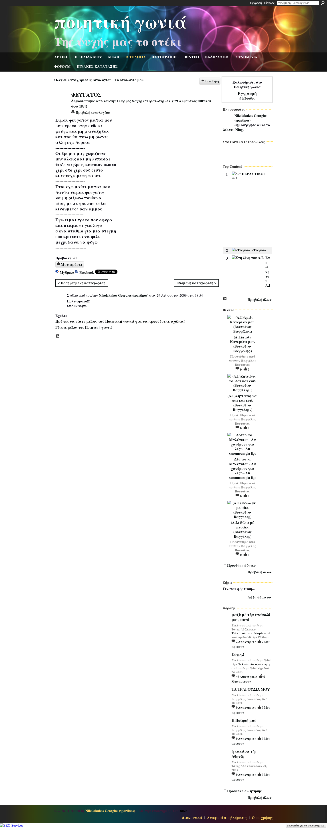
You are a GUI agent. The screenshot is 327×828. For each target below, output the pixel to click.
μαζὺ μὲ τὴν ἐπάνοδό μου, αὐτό (251, 617)
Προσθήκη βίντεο (241, 565)
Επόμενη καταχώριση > (196, 282)
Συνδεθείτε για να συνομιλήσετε (305, 825)
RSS (58, 336)
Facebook (86, 272)
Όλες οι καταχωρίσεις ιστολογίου (82, 79)
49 (246, 676)
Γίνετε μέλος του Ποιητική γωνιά (83, 327)
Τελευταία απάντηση (248, 633)
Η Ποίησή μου (244, 720)
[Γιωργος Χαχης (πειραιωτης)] (61, 102)
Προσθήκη (212, 81)
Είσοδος (269, 3)
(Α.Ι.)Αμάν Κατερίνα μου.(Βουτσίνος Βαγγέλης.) (242, 343)
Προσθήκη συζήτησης (244, 790)
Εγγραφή (256, 3)
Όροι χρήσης (262, 817)
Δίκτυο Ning (233, 129)
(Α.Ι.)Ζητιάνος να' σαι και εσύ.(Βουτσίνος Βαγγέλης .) (243, 402)
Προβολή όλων (260, 299)
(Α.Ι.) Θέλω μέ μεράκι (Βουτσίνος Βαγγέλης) (242, 529)
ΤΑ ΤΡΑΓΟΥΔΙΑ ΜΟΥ (251, 689)
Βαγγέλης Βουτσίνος (245, 362)
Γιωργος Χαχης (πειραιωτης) (141, 100)
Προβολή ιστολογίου (93, 112)
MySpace (67, 272)
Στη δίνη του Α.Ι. (267, 273)
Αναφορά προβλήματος (227, 817)
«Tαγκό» (259, 249)
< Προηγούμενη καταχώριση (81, 282)
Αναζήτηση (323, 3)
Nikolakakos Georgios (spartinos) (123, 295)
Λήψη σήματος (260, 597)
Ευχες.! (238, 654)
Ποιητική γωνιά (120, 21)
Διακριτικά (192, 817)
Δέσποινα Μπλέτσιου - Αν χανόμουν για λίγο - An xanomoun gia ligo (242, 468)
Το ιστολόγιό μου (129, 79)
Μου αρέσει (71, 264)
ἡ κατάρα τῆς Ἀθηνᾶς (244, 753)
